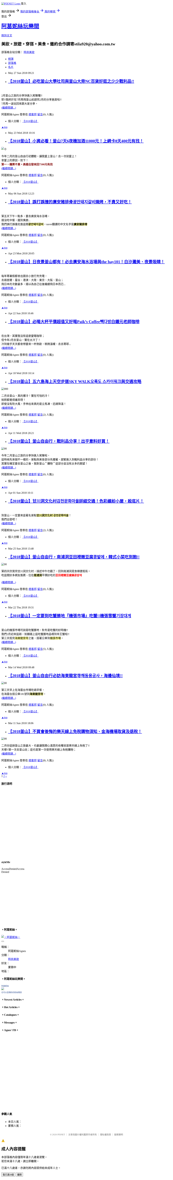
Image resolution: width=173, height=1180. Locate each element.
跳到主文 (6, 35)
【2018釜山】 (30, 121)
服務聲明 (118, 1134)
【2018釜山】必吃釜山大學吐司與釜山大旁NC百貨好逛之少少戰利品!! (71, 81)
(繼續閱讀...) (8, 107)
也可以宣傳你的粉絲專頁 (11, 992)
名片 (11, 67)
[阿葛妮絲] (2, 989)
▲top (4, 127)
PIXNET (61, 1134)
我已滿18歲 (8, 1174)
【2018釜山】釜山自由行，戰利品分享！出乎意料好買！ (58, 441)
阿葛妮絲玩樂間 (20, 26)
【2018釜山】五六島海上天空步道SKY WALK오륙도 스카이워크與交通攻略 (74, 381)
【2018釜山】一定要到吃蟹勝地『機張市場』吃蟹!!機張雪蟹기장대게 (69, 616)
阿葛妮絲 (5, 986)
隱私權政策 (105, 1134)
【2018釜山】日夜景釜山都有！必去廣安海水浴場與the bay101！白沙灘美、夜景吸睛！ (86, 262)
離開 (19, 1174)
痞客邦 (33, 114)
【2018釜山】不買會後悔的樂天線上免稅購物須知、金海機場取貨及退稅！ (75, 731)
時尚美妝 (29, 52)
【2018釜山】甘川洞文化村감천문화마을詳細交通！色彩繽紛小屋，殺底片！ (76, 501)
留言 (40, 114)
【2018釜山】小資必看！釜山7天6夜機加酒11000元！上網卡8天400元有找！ (76, 141)
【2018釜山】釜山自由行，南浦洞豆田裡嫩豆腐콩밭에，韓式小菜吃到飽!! (74, 557)
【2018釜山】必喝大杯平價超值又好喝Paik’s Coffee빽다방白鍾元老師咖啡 (74, 321)
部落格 (12, 63)
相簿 (11, 59)
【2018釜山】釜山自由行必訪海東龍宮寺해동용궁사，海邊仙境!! (65, 675)
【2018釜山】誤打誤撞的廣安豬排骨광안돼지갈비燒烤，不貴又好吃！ (70, 202)
